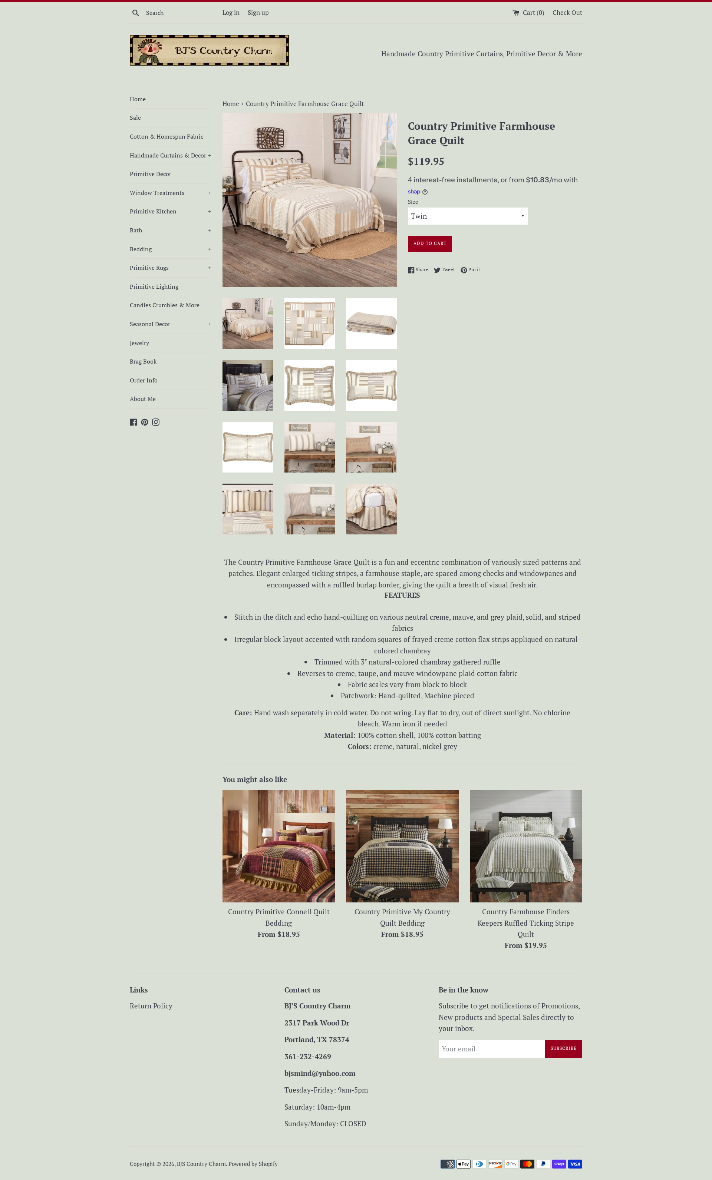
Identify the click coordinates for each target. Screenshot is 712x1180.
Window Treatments (170, 193)
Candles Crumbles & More (165, 305)
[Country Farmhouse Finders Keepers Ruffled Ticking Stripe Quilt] (526, 846)
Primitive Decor (150, 174)
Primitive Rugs (170, 267)
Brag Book (143, 361)
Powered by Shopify (253, 1163)
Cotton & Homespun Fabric (166, 136)
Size (413, 201)
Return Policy (151, 1005)
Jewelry (139, 343)
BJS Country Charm (201, 1163)
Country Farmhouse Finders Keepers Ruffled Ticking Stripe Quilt (526, 923)
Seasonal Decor (170, 324)
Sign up (258, 12)
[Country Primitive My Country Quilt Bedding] (402, 846)
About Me (143, 399)
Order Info (144, 380)
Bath (170, 230)
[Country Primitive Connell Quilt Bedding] (278, 846)
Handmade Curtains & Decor (170, 155)
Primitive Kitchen (170, 211)
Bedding (170, 249)
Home (138, 99)
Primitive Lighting (154, 286)
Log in (231, 12)
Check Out (567, 12)
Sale (135, 117)
